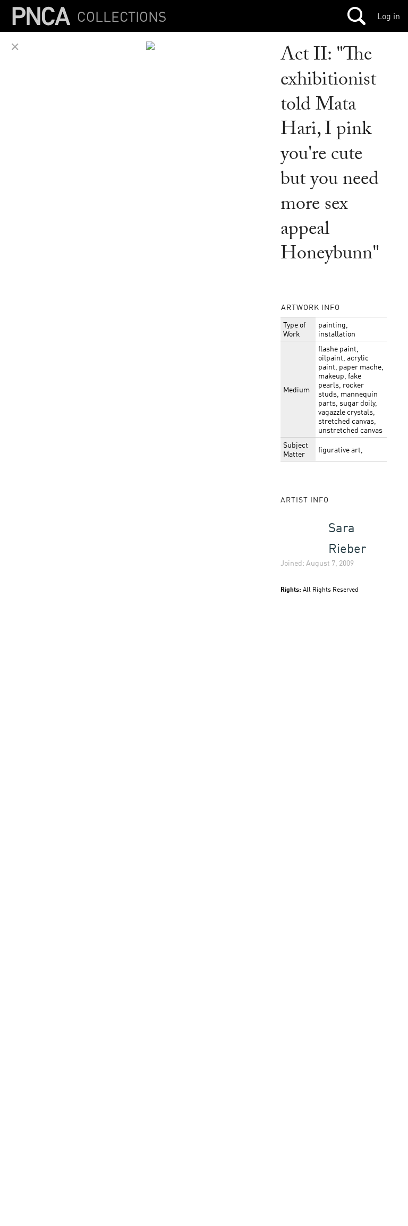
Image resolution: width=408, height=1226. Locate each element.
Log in (388, 16)
